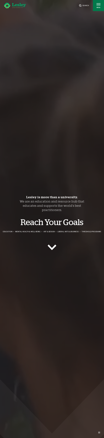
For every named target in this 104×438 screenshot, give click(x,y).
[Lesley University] (15, 5)
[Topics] (52, 247)
